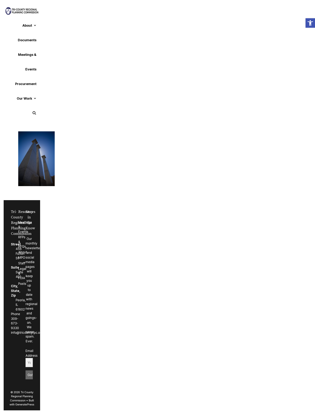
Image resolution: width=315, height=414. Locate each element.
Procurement (25, 84)
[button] (310, 23)
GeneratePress (24, 404)
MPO (21, 257)
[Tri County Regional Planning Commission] (22, 11)
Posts (22, 284)
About (22, 252)
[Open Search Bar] (34, 113)
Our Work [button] (24, 98)
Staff (21, 263)
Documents (27, 40)
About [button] (27, 25)
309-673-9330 (15, 323)
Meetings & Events (27, 62)
